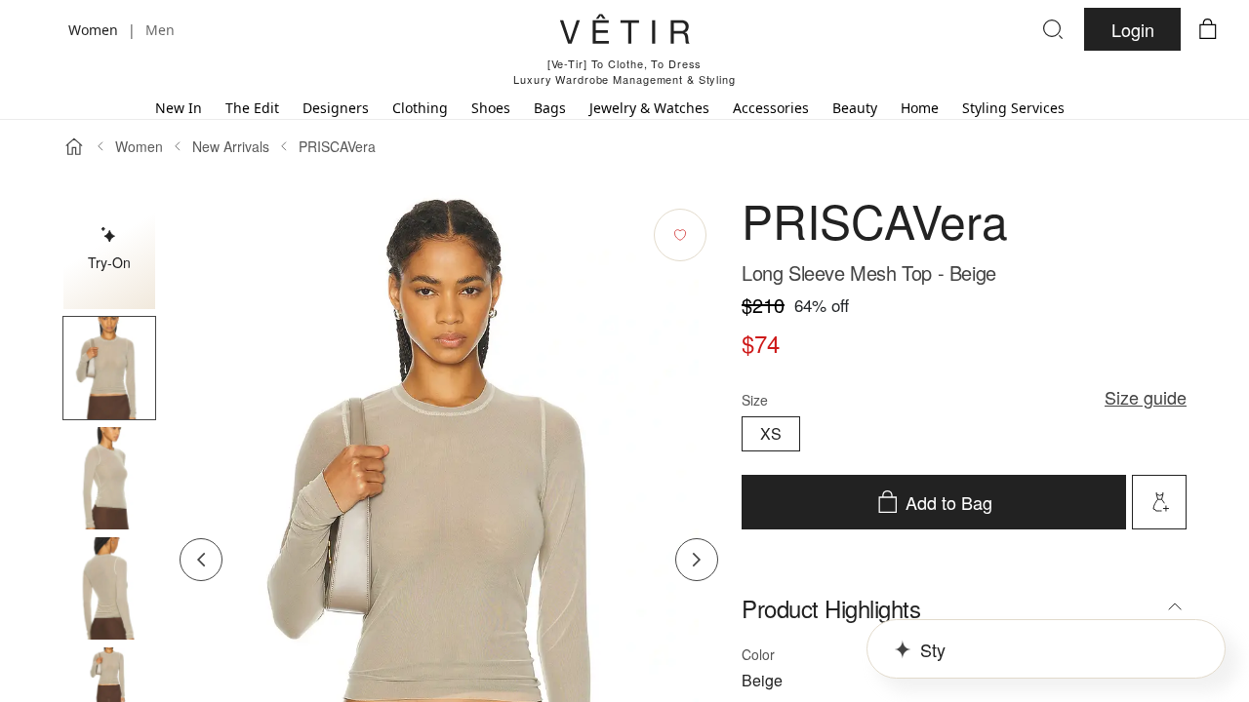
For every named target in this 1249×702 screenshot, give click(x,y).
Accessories (771, 107)
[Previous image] (201, 559)
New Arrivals (230, 146)
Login (1132, 29)
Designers (335, 107)
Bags (550, 107)
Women (139, 146)
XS (771, 433)
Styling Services (1013, 107)
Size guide (1146, 397)
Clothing (420, 107)
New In (178, 107)
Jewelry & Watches (649, 107)
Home (920, 107)
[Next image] (696, 559)
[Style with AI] (1159, 502)
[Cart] (1208, 29)
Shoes (490, 107)
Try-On (109, 262)
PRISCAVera (337, 146)
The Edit (252, 107)
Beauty (854, 107)
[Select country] (41, 29)
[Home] (74, 146)
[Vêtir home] (624, 32)
